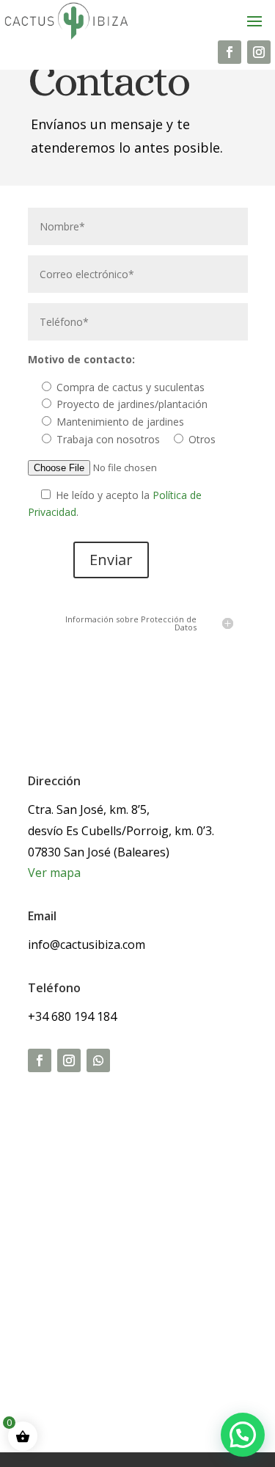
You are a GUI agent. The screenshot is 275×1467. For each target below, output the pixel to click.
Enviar (111, 559)
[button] (243, 1435)
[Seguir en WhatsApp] (98, 1060)
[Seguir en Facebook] (229, 52)
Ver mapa (54, 872)
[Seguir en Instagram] (259, 52)
